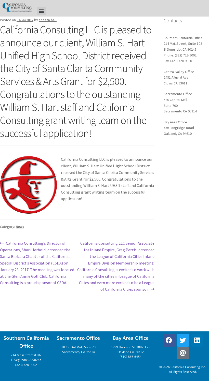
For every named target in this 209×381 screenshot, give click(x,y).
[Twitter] (183, 340)
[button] (41, 11)
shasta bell (48, 20)
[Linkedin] (197, 340)
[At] (183, 353)
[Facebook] (169, 340)
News (20, 226)
